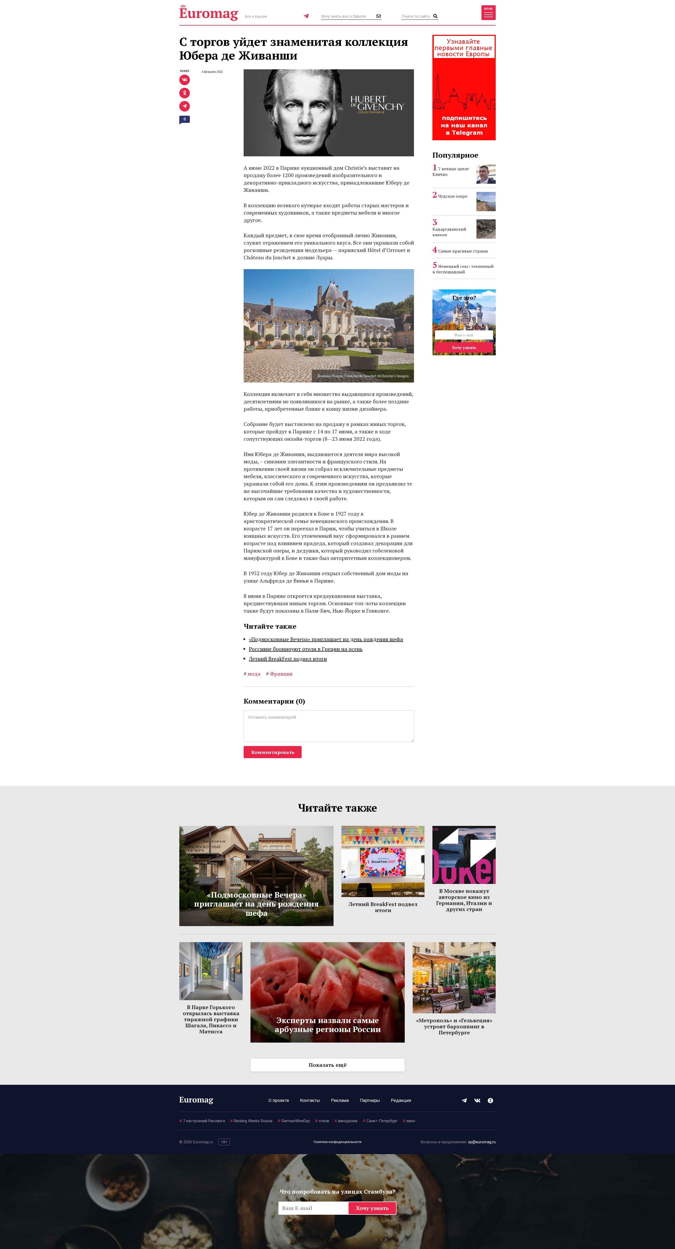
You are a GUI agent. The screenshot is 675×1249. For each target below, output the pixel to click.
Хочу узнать (464, 347)
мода (252, 673)
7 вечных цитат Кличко (450, 171)
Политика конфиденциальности (337, 1142)
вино (409, 1121)
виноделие (346, 1121)
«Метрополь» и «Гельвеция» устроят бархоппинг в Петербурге (454, 1026)
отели (322, 1121)
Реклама (340, 1100)
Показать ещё (327, 1064)
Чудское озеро (452, 196)
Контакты (310, 1100)
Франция (279, 673)
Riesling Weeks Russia (251, 1121)
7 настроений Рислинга (202, 1121)
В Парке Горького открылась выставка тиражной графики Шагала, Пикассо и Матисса (211, 1019)
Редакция (401, 1100)
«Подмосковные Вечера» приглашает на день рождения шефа (326, 639)
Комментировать (272, 752)
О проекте (278, 1100)
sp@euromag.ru (482, 1142)
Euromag (208, 12)
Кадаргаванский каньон (449, 232)
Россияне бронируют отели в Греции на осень (306, 648)
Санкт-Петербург (380, 1121)
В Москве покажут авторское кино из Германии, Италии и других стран (464, 900)
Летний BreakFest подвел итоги (288, 658)
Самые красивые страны (463, 251)
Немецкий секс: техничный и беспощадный (463, 269)
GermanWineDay (294, 1121)
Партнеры (370, 1100)
